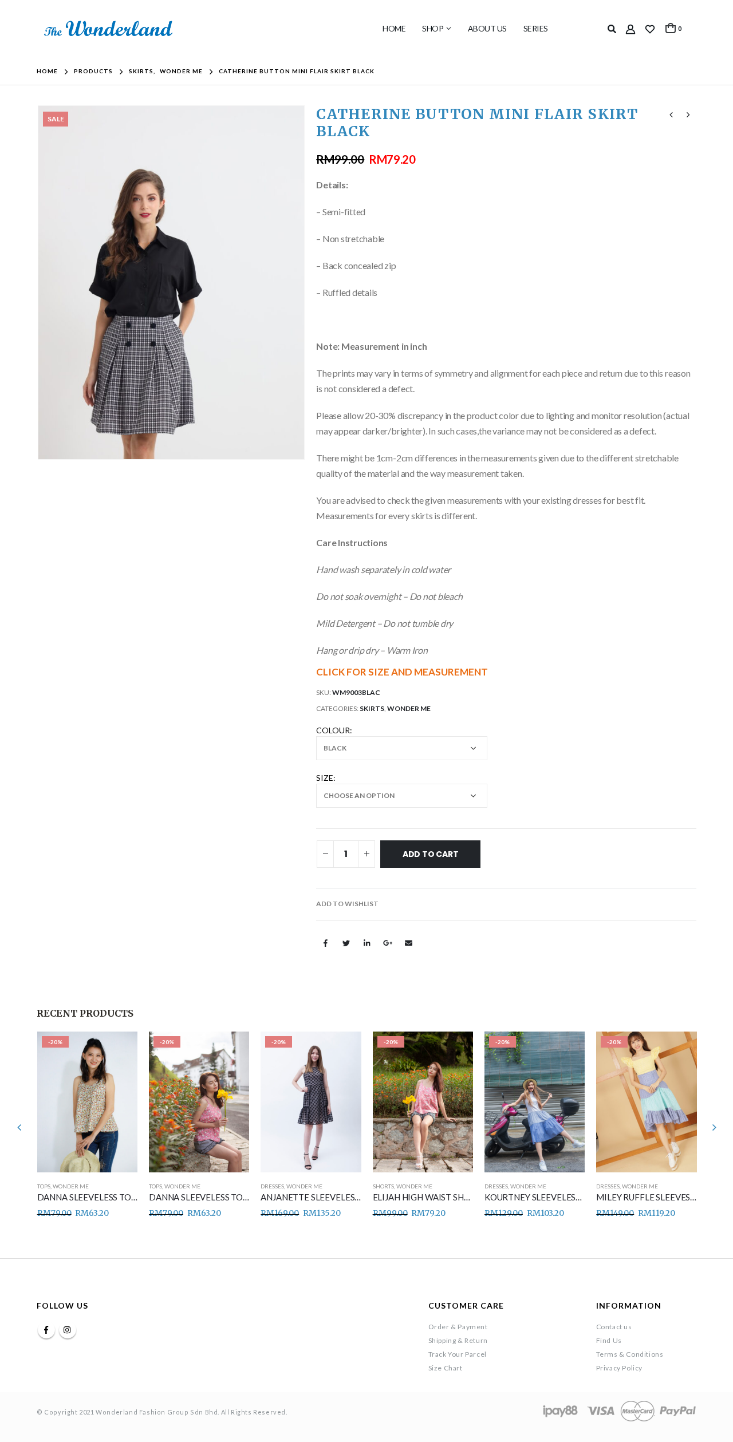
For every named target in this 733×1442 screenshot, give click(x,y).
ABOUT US (487, 28)
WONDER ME (409, 708)
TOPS (43, 1186)
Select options (118, 1050)
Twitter (346, 943)
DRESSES (272, 1186)
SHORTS (383, 1186)
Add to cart (431, 854)
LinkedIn (367, 943)
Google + (388, 943)
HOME (394, 28)
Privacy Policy (619, 1368)
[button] (347, 904)
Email (409, 943)
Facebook (325, 943)
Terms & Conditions (630, 1354)
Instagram (67, 1329)
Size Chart (445, 1368)
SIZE (324, 778)
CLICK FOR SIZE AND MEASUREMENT (402, 672)
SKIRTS (372, 708)
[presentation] (39, 282)
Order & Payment (458, 1326)
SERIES (535, 28)
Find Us (609, 1340)
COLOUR (333, 730)
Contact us (614, 1326)
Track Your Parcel (457, 1354)
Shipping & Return (458, 1340)
